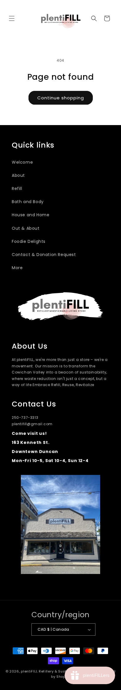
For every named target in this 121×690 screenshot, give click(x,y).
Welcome (22, 162)
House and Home (30, 215)
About (18, 175)
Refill (17, 188)
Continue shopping (60, 98)
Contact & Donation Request (44, 254)
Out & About (26, 228)
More (17, 268)
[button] (11, 18)
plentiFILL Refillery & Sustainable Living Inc (60, 671)
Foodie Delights (29, 241)
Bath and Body (28, 202)
